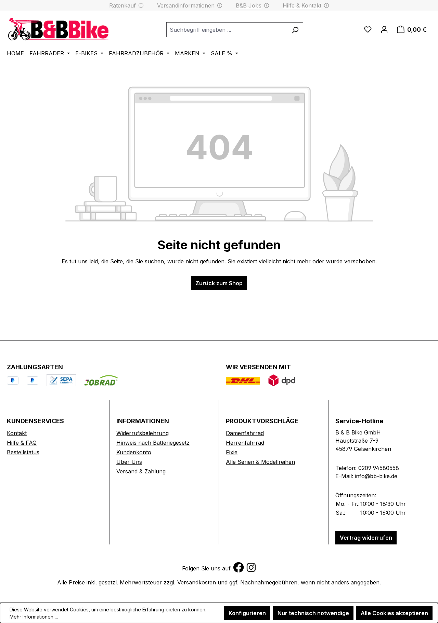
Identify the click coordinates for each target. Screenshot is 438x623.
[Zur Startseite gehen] (58, 28)
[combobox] (226, 29)
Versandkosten (196, 582)
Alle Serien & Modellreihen (260, 461)
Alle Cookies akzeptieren (394, 613)
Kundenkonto (133, 452)
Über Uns (129, 461)
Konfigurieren (247, 613)
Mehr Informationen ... (34, 617)
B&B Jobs (248, 5)
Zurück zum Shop (219, 283)
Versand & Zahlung (141, 471)
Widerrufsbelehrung (142, 433)
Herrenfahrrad (245, 442)
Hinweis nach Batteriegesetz (153, 442)
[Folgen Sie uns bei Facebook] (238, 566)
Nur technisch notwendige (313, 613)
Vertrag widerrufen (366, 537)
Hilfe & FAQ (22, 442)
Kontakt (17, 433)
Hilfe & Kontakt (302, 5)
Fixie (231, 452)
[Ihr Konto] (384, 29)
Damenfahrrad (245, 433)
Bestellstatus (23, 452)
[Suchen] (295, 29)
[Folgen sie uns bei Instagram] (251, 566)
